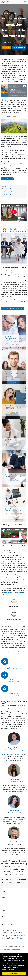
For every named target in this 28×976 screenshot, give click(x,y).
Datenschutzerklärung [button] (8, 969)
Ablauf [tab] (5, 186)
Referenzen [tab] (6, 197)
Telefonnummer (6, 904)
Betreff (4, 910)
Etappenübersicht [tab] (7, 189)
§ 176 (21, 574)
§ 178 (6, 576)
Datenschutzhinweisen (21, 946)
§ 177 (25, 574)
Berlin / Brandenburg (14, 668)
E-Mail (3, 897)
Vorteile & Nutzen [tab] (7, 191)
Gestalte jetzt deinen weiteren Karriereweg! (12, 308)
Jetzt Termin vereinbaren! (19, 47)
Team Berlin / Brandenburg (14, 750)
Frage (3, 917)
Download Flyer (14, 666)
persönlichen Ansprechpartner (14, 631)
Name (3, 891)
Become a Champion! (7, 178)
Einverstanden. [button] (14, 973)
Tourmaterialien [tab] (7, 194)
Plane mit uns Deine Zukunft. (11, 754)
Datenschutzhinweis (7, 925)
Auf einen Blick (6, 47)
